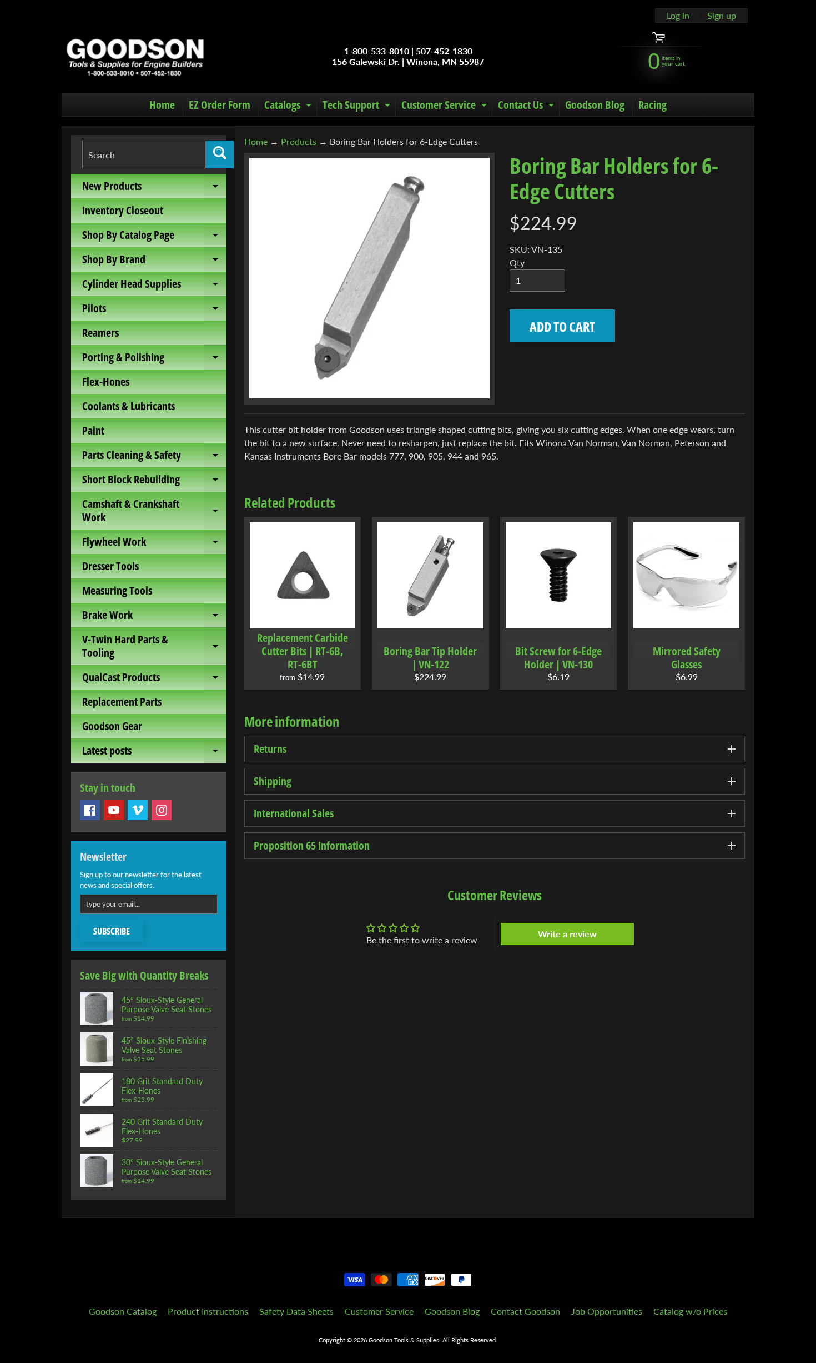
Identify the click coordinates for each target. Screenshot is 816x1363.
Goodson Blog (594, 104)
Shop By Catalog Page (154, 237)
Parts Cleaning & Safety (154, 457)
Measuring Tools (117, 590)
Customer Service (445, 106)
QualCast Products (154, 680)
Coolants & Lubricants (128, 405)
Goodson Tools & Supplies (404, 1340)
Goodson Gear (112, 725)
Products (298, 141)
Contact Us (527, 106)
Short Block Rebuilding (154, 482)
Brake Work (154, 617)
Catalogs (289, 106)
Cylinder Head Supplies (154, 286)
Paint (93, 430)
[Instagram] (162, 810)
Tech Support (358, 106)
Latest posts (154, 753)
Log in (678, 15)
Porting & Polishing (154, 360)
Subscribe (111, 931)
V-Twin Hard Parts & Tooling (154, 647)
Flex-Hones (105, 381)
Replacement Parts (122, 701)
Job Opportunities (606, 1311)
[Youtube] (114, 810)
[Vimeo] (138, 810)
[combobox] (144, 154)
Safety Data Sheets (296, 1311)
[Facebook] (90, 810)
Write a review (567, 933)
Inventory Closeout (122, 210)
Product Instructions (208, 1311)
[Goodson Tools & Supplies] (135, 56)
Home (162, 104)
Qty (517, 262)
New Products (154, 188)
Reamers (100, 332)
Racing (652, 104)
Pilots (154, 311)
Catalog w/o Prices (690, 1311)
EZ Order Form (219, 104)
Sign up (721, 15)
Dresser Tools (110, 565)
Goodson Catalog (123, 1311)
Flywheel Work (154, 544)
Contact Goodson (525, 1311)
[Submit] (220, 154)
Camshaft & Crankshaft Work (154, 511)
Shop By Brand (154, 262)
